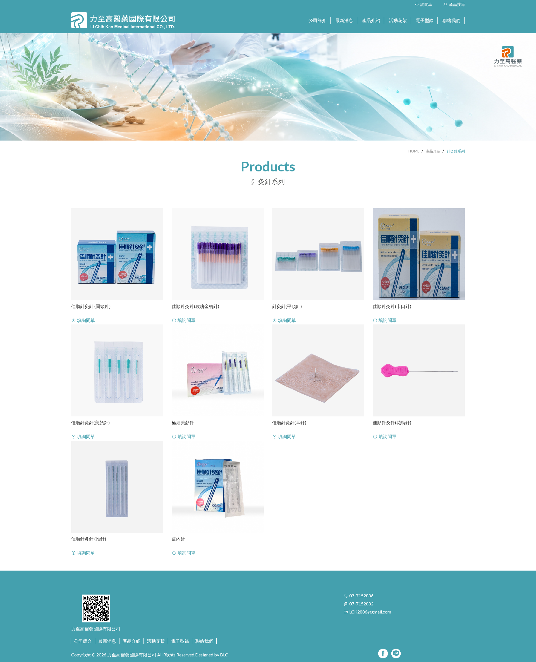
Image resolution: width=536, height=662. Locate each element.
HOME (413, 151)
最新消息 (107, 641)
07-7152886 (361, 595)
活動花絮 (156, 641)
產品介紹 (433, 151)
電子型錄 (180, 641)
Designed (204, 654)
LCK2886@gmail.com (370, 611)
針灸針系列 (456, 151)
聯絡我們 (204, 641)
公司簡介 (83, 641)
